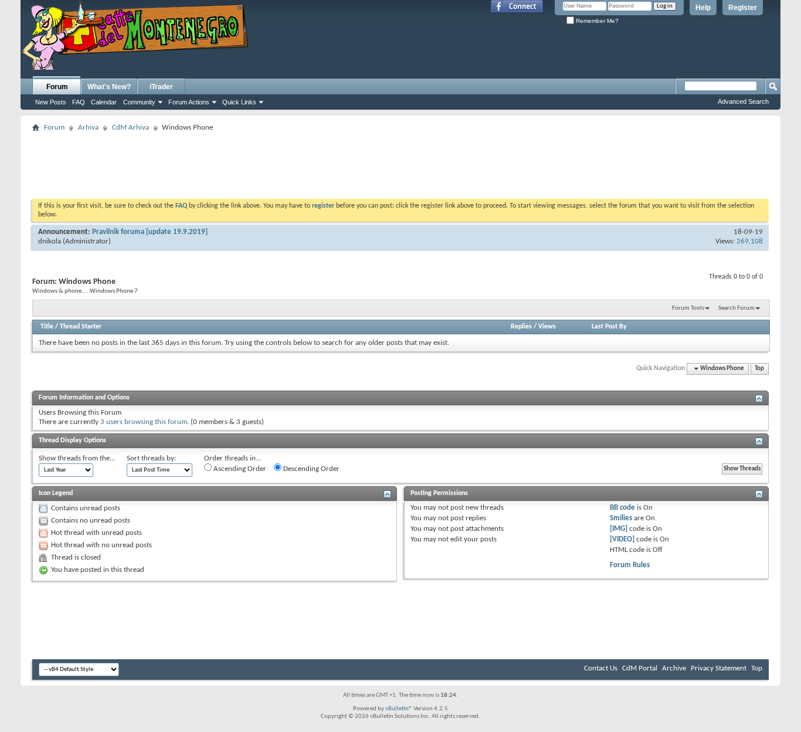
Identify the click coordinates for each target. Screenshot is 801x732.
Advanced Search (743, 101)
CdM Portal (639, 668)
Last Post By (609, 326)
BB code (622, 507)
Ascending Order (239, 469)
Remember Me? (596, 21)
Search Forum (736, 308)
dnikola (49, 241)
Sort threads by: (151, 458)
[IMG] (618, 529)
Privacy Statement (718, 668)
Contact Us (600, 668)
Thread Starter (80, 326)
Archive (674, 668)
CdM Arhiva (130, 127)
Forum (57, 87)
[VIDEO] (622, 539)
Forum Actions (188, 102)
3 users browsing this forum (143, 422)
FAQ (78, 102)
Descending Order (310, 469)
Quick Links (239, 102)
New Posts (50, 102)
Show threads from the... (77, 458)
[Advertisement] (400, 161)
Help (703, 8)
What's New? (109, 87)
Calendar (104, 102)
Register (742, 8)
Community (139, 102)
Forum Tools (688, 308)
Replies (521, 326)
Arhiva (88, 127)
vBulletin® (398, 709)
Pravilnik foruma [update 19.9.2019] (150, 232)
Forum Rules (630, 565)
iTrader (161, 87)
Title (46, 326)
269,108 (749, 241)
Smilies (621, 518)
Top (759, 368)
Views (547, 326)
